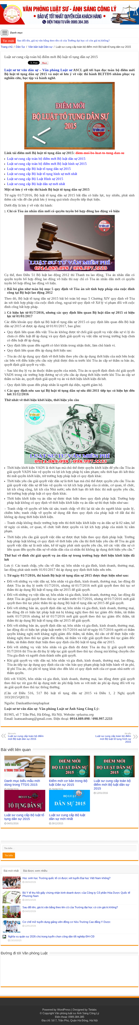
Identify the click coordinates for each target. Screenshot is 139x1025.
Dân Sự (20, 46)
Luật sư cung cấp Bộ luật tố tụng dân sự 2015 (39, 169)
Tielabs (92, 1009)
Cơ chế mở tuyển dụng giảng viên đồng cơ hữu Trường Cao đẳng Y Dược (66, 921)
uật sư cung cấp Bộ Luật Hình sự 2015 (36, 179)
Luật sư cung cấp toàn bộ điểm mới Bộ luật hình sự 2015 (47, 164)
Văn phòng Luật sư (57, 70)
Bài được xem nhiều (35, 870)
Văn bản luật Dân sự (40, 46)
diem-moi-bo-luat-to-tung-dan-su (99, 153)
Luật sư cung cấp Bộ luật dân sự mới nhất (36, 184)
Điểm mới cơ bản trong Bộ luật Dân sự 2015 (68, 782)
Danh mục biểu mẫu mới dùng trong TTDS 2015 (22, 782)
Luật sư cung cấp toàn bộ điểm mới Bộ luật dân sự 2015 (46, 159)
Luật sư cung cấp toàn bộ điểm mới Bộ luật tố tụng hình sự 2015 (113, 737)
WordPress (64, 1009)
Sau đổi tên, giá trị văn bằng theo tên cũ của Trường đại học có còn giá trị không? (63, 40)
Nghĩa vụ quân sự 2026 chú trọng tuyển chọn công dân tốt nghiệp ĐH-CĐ (51, 936)
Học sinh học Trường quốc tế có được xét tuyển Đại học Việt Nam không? (66, 878)
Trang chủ (6, 46)
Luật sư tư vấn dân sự (21, 70)
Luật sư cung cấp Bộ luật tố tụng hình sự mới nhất (42, 174)
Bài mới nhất (11, 870)
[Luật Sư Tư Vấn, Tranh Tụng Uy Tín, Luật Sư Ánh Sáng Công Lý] (69, 13)
